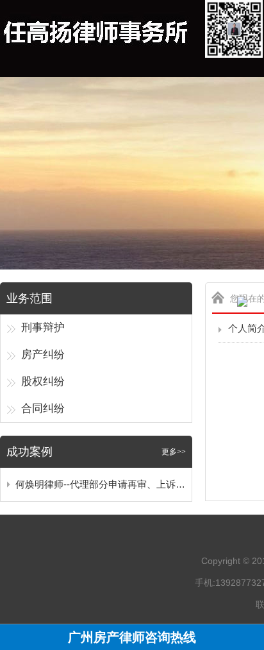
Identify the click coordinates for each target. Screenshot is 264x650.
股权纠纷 (43, 381)
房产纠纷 (43, 354)
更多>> (173, 451)
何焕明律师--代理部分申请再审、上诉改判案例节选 (100, 484)
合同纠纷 (43, 408)
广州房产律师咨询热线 (132, 637)
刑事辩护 (43, 327)
